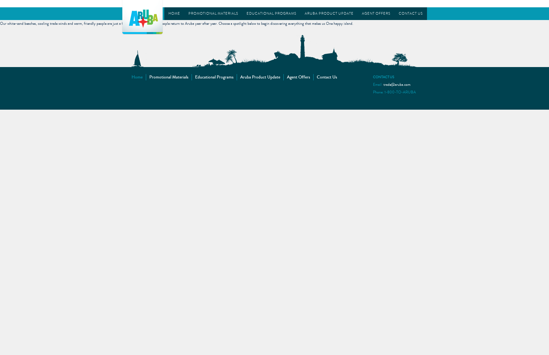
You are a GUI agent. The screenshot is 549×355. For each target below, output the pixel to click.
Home (174, 13)
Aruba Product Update (329, 13)
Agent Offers (376, 13)
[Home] (142, 16)
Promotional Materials (213, 13)
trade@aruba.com (396, 84)
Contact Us (411, 13)
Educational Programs (271, 13)
